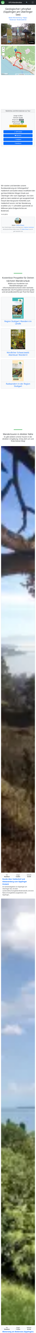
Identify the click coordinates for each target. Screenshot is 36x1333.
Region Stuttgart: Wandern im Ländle (18, 322)
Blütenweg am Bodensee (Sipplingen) (18, 1331)
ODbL (33, 74)
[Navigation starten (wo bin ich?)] (3, 58)
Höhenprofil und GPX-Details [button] (18, 126)
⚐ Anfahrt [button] (18, 139)
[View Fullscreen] (3, 54)
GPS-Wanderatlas (15, 2)
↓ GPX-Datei (18, 132)
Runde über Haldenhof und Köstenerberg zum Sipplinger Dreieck (14, 881)
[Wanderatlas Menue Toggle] (32, 2)
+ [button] (3, 48)
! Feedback (18, 143)
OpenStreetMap (28, 74)
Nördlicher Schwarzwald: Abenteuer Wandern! (18, 353)
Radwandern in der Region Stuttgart (18, 384)
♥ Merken (18, 136)
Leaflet (17, 74)
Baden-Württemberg (15, 18)
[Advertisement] (18, 91)
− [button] (3, 51)
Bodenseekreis (21, 20)
